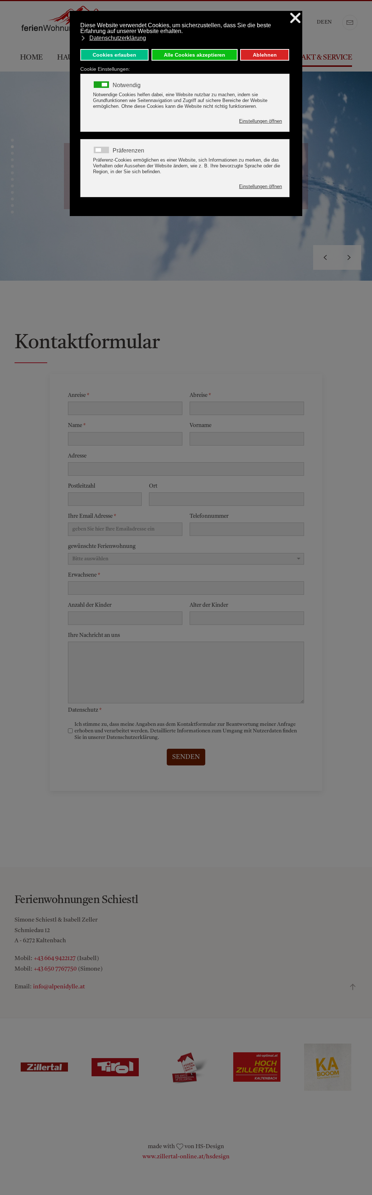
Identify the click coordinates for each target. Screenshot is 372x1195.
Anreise (78, 395)
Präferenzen (128, 151)
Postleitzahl (81, 486)
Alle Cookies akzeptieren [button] (194, 55)
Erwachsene (84, 575)
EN (327, 22)
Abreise (200, 395)
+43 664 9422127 (55, 959)
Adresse (77, 456)
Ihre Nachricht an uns (94, 635)
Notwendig (127, 85)
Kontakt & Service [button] (316, 57)
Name (77, 425)
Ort (153, 486)
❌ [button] (295, 18)
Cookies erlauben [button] (114, 55)
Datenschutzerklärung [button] (117, 38)
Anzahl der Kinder (90, 605)
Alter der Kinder (209, 605)
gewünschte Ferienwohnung (102, 546)
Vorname (200, 425)
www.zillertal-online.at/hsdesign (186, 1157)
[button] (325, 257)
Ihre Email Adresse (92, 516)
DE (320, 22)
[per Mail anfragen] (349, 22)
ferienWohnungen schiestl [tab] (12, 140)
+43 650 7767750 (55, 969)
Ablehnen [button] (265, 55)
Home (31, 57)
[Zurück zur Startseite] (69, 22)
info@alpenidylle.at (59, 987)
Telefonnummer (209, 516)
